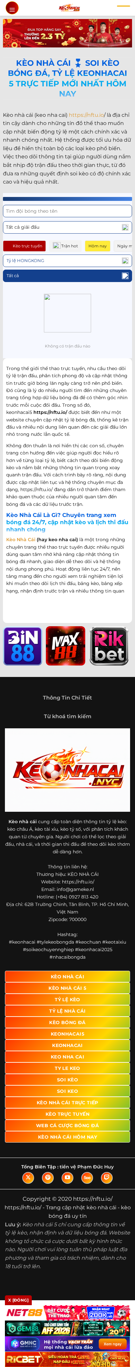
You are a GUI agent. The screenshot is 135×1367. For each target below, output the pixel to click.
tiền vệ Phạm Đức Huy (87, 1167)
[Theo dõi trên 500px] (87, 1178)
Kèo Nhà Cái (20, 539)
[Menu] (12, 7)
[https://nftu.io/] (69, 8)
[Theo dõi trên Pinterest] (48, 1178)
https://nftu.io (86, 115)
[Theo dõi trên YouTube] (67, 1178)
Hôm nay (97, 245)
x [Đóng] (18, 1300)
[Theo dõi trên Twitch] (107, 1178)
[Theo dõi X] (28, 1178)
